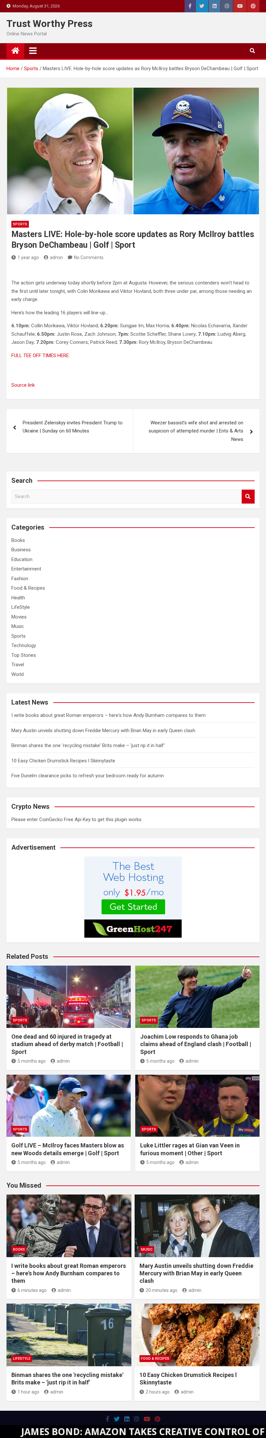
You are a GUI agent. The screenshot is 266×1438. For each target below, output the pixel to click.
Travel (17, 665)
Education (21, 559)
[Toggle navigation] (33, 50)
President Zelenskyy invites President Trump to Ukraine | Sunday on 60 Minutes (73, 427)
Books (18, 540)
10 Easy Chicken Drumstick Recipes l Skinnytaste (63, 761)
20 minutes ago (161, 1290)
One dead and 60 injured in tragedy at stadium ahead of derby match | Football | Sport (67, 1044)
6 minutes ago (32, 1290)
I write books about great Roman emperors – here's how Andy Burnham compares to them (108, 715)
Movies (19, 617)
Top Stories (23, 655)
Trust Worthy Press (49, 23)
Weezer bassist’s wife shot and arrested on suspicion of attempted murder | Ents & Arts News (196, 431)
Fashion (19, 578)
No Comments (88, 257)
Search (248, 497)
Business (21, 550)
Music (17, 626)
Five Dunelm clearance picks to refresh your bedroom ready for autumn (87, 776)
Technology (23, 645)
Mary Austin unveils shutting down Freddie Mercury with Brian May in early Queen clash (103, 730)
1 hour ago (28, 1391)
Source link (23, 385)
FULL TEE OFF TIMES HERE (40, 355)
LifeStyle (20, 607)
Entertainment (26, 569)
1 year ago (28, 257)
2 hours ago (158, 1391)
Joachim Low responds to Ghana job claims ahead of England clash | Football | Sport (195, 1044)
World (17, 674)
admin (56, 257)
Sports (20, 224)
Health (18, 598)
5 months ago (32, 1061)
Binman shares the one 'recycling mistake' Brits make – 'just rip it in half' (88, 745)
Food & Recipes (28, 588)
